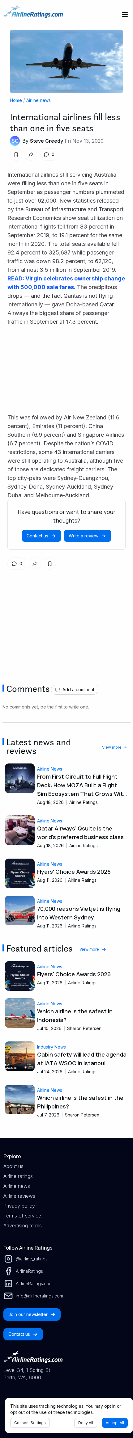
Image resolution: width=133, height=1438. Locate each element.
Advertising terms (22, 1225)
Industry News (51, 1046)
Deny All (85, 1422)
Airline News (49, 769)
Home (16, 100)
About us (13, 1166)
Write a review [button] (83, 535)
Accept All (115, 1422)
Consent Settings (30, 1422)
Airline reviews (19, 1196)
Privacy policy (19, 1206)
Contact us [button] (37, 535)
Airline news (38, 100)
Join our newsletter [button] (28, 1314)
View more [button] (112, 747)
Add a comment (78, 689)
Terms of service (22, 1216)
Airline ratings (18, 1176)
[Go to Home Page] (33, 14)
